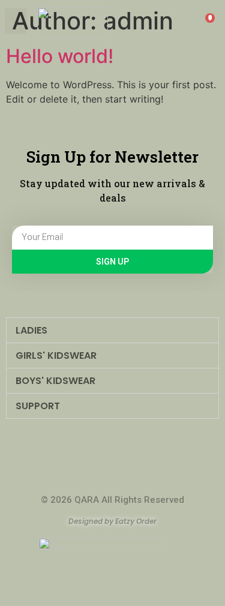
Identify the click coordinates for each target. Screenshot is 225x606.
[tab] (112, 330)
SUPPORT (38, 406)
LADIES (31, 330)
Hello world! (59, 56)
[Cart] (206, 23)
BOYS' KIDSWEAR (55, 381)
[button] (15, 21)
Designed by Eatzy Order (112, 521)
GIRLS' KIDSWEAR (56, 355)
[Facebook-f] (100, 478)
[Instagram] (125, 478)
